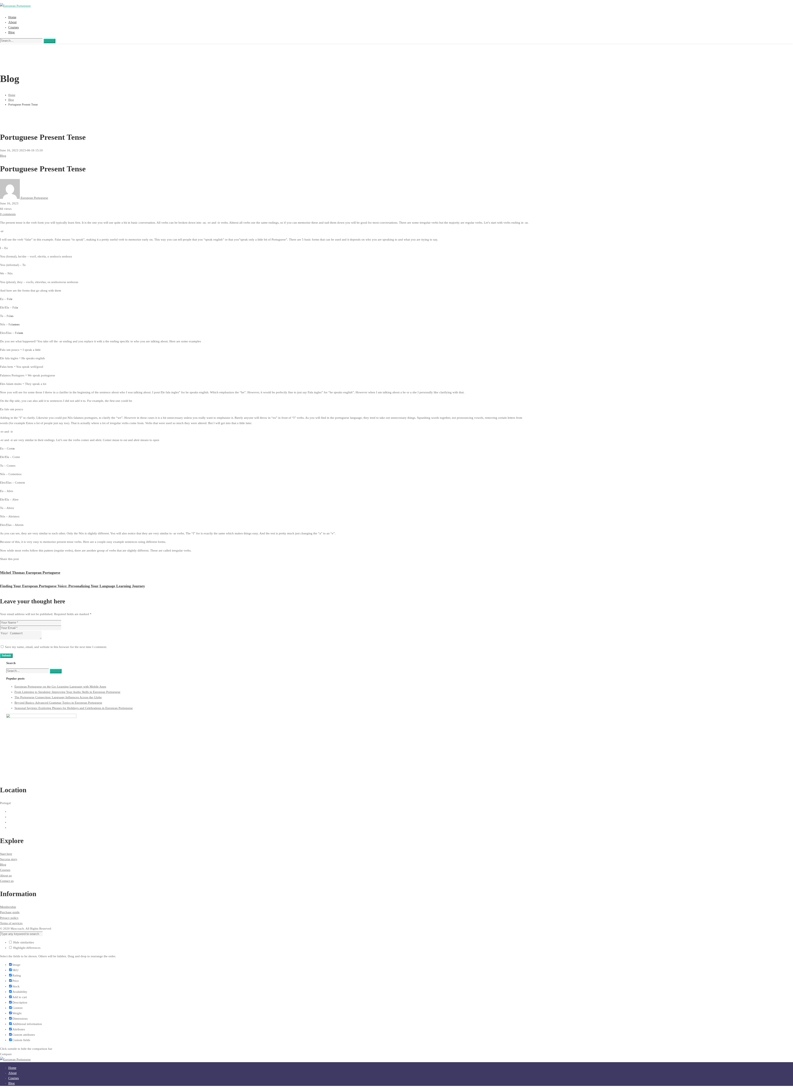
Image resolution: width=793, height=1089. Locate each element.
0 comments (8, 214)
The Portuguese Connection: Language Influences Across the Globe (58, 697)
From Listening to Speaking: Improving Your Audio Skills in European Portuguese (67, 692)
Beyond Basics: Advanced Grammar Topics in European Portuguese (58, 702)
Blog (11, 99)
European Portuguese (34, 197)
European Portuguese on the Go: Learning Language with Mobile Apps (60, 686)
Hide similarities (23, 942)
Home (11, 95)
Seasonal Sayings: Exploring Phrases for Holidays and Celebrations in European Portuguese (73, 708)
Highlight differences (26, 947)
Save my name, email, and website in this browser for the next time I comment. (56, 647)
